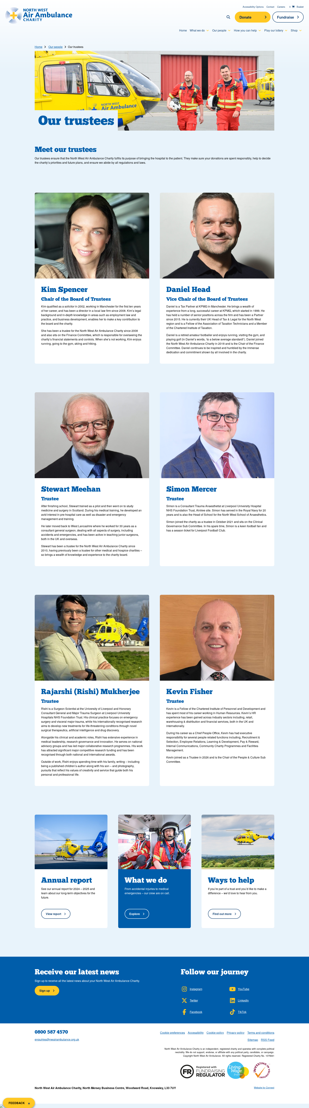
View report (53, 914)
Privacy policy (235, 1033)
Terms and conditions (260, 1033)
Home (183, 30)
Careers (281, 6)
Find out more (222, 914)
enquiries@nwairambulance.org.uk (57, 1039)
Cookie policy (215, 1033)
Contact (270, 6)
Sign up (44, 991)
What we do (197, 30)
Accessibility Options (253, 6)
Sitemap (252, 1040)
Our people (219, 30)
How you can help (245, 30)
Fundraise (285, 17)
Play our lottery (273, 30)
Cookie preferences (172, 1032)
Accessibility (196, 1033)
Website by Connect (264, 1087)
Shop (294, 30)
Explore (134, 914)
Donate (245, 17)
